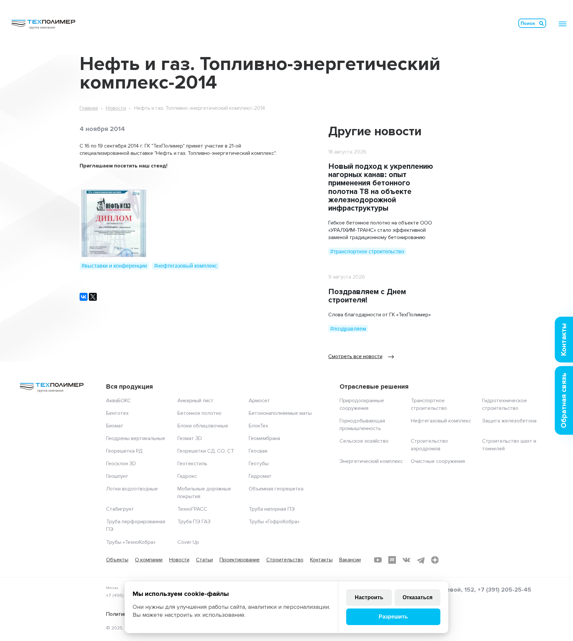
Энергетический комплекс (371, 461)
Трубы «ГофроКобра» (274, 521)
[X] (93, 297)
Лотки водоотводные (132, 488)
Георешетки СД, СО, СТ (205, 451)
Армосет (259, 400)
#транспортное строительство (367, 251)
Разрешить (393, 616)
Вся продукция (129, 386)
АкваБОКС (118, 400)
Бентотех (117, 413)
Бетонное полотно (199, 413)
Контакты (321, 559)
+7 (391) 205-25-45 (504, 589)
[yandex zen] (435, 560)
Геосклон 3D (121, 463)
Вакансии (350, 559)
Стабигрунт (120, 509)
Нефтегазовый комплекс (441, 420)
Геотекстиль (192, 463)
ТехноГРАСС (192, 509)
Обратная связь (563, 400)
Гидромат (260, 476)
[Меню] (562, 24)
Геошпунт (117, 476)
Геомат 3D (189, 438)
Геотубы (259, 463)
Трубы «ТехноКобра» (131, 542)
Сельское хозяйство (364, 441)
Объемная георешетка (276, 488)
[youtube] (378, 560)
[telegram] (420, 560)
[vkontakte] (406, 560)
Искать (541, 23)
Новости (116, 108)
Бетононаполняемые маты (280, 413)
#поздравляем (348, 329)
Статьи (204, 559)
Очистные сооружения (438, 461)
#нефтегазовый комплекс (185, 266)
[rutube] (392, 560)
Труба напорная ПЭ (272, 509)
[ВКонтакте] (84, 297)
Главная (89, 108)
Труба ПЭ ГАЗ (194, 521)
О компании (148, 559)
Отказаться (417, 597)
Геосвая (258, 451)
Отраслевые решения (374, 386)
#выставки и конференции (114, 266)
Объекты (117, 559)
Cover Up (188, 542)
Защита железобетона (509, 420)
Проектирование (240, 559)
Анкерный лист (195, 400)
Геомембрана (264, 438)
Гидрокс (187, 476)
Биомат (114, 425)
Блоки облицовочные (202, 425)
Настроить (369, 597)
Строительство (284, 559)
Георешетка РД (124, 451)
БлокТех (258, 425)
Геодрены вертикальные (135, 438)
